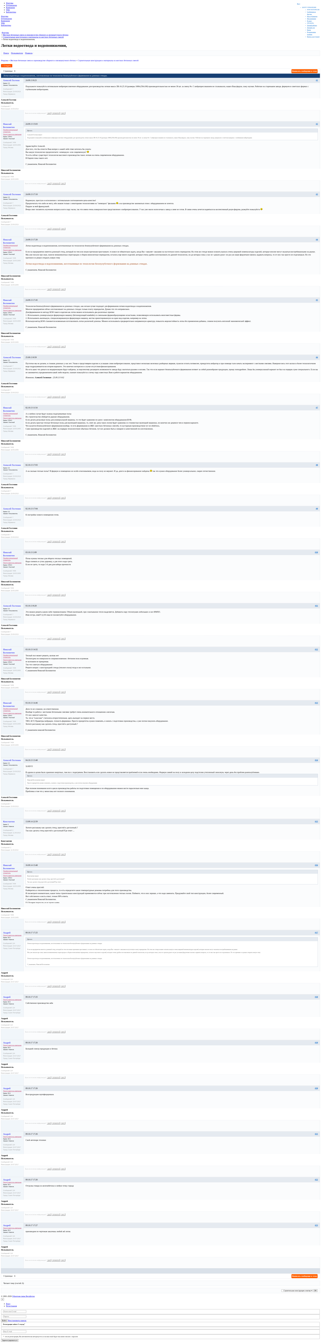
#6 (317, 357)
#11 (316, 606)
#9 (317, 509)
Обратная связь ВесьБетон (23, 1296)
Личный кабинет (312, 25)
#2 (317, 124)
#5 (317, 300)
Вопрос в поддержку (313, 36)
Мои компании (311, 18)
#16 (316, 865)
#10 (316, 552)
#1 (317, 80)
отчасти (56, 113)
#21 (316, 1134)
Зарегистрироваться (9, 1340)
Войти (4, 1321)
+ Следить (6, 66)
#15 (316, 821)
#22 (316, 1180)
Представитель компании (12, 134)
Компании (10, 8)
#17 (316, 933)
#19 (316, 1043)
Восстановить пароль (17, 1320)
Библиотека (11, 12)
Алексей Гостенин (12, 194)
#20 (316, 1088)
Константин (9, 821)
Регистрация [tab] (11, 1306)
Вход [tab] (8, 1304)
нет (63, 113)
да (49, 113)
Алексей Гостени (11, 80)
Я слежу (309, 21)
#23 (316, 1225)
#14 (316, 760)
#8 (317, 465)
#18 (316, 997)
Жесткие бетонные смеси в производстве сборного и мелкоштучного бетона (43, 60)
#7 (317, 408)
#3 (317, 194)
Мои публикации (312, 16)
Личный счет (311, 27)
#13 (316, 703)
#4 (317, 240)
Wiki (8, 10)
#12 (316, 649)
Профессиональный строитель (10, 131)
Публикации (11, 5)
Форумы (9, 3)
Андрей (7, 932)
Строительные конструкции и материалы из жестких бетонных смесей (108, 60)
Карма (309, 30)
